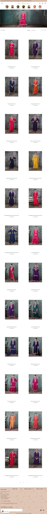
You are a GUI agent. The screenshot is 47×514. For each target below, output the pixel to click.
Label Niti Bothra (21, 513)
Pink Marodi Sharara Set (35, 252)
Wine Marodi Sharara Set (11, 401)
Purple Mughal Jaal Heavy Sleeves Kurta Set (11, 215)
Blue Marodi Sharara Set (12, 364)
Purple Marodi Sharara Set (35, 289)
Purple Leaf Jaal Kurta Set (35, 66)
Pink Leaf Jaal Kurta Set (11, 66)
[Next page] (26, 482)
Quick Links (17, 489)
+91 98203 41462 (6, 501)
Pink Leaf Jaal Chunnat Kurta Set (11, 141)
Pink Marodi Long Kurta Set (11, 289)
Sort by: (28, 30)
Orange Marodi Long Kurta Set (35, 438)
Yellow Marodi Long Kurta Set (12, 438)
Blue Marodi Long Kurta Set (35, 364)
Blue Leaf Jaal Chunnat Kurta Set (11, 178)
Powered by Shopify (27, 513)
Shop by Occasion (29, 489)
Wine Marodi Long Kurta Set (35, 401)
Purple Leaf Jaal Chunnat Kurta (35, 141)
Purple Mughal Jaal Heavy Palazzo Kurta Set (35, 475)
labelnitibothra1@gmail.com (10, 503)
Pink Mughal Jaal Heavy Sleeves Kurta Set (35, 215)
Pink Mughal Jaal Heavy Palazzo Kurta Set (11, 475)
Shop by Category (40, 489)
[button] (2, 3)
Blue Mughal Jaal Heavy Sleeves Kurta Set (11, 252)
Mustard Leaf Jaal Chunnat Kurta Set (35, 178)
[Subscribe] (21, 510)
